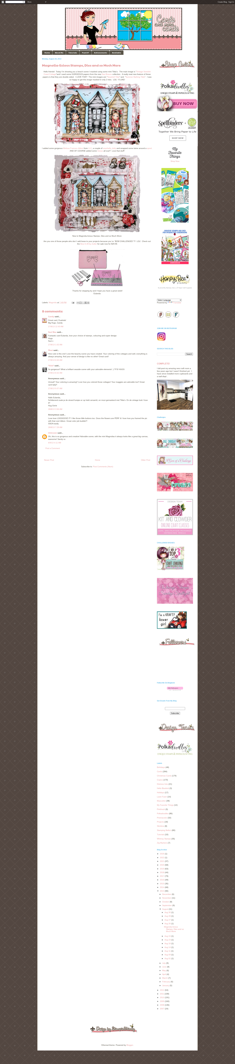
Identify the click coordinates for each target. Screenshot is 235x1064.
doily (114, 148)
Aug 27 (168, 920)
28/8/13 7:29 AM (55, 427)
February (166, 982)
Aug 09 (168, 955)
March (165, 978)
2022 (162, 857)
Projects (160, 822)
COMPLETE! (163, 363)
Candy (51, 316)
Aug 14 (168, 947)
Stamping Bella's (164, 830)
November (167, 898)
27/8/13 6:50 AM (55, 360)
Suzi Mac (52, 332)
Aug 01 (168, 958)
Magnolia (53, 302)
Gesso (100, 151)
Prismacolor (162, 818)
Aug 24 (168, 936)
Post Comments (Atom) (103, 466)
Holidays (160, 792)
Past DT (85, 53)
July (164, 963)
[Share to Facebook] (85, 302)
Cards (159, 771)
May (164, 970)
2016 (162, 880)
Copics (160, 780)
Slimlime (160, 826)
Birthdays (161, 767)
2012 (162, 990)
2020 (162, 865)
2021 (162, 861)
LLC (90, 148)
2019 (162, 869)
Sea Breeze (107, 74)
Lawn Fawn (162, 797)
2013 (162, 891)
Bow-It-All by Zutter (88, 244)
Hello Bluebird (163, 788)
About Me (59, 53)
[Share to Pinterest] (88, 302)
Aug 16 (168, 943)
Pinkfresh (161, 809)
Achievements (100, 53)
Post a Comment (52, 448)
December (167, 894)
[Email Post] (73, 302)
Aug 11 (168, 951)
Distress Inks (162, 784)
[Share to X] (83, 302)
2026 (162, 854)
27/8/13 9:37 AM (55, 388)
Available (116, 53)
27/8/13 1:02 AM (55, 345)
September (167, 905)
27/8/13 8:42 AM (55, 373)
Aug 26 (168, 923)
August (165, 909)
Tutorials (72, 53)
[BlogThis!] (80, 302)
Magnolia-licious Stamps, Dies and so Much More (174, 929)
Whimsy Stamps (164, 839)
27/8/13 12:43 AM (55, 326)
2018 (162, 872)
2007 (162, 1009)
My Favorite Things (165, 805)
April (164, 974)
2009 (162, 1001)
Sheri (50, 350)
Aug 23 (168, 940)
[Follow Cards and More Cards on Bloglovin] (175, 690)
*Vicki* (51, 366)
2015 (162, 883)
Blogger (129, 1045)
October (166, 902)
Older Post (145, 460)
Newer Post (49, 460)
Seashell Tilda (113, 77)
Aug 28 (168, 916)
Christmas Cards (164, 776)
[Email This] (78, 302)
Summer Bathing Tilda (135, 77)
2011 (162, 994)
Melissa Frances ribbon (73, 148)
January (166, 985)
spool (149, 148)
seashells (107, 148)
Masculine (161, 801)
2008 (162, 1005)
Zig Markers (162, 843)
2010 (162, 997)
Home (47, 53)
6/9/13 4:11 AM (54, 443)
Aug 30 (168, 912)
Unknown (52, 433)
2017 (162, 876)
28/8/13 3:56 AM (55, 409)
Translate (177, 303)
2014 (162, 887)
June (164, 967)
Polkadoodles (162, 813)
